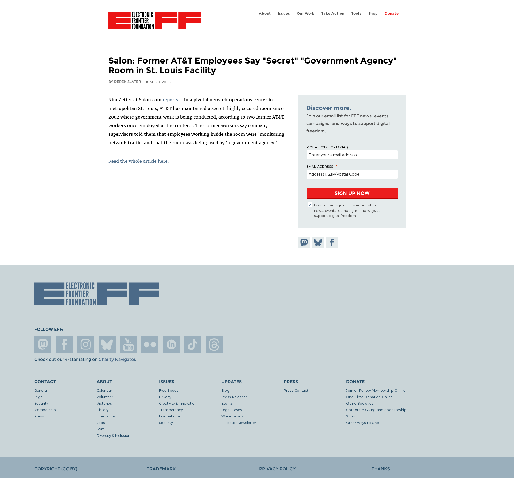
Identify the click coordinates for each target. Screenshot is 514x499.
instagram (85, 344)
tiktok (192, 344)
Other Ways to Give (362, 422)
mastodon (42, 344)
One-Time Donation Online (369, 397)
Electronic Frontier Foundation (154, 23)
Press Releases (234, 397)
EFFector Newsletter (238, 422)
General (41, 390)
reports (170, 99)
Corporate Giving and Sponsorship (376, 410)
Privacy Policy (277, 468)
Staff (100, 429)
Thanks (381, 468)
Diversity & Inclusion (113, 435)
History (102, 410)
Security (41, 403)
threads (214, 344)
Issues (284, 14)
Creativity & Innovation (178, 403)
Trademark (161, 468)
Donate (392, 14)
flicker (149, 344)
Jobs (101, 422)
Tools (356, 14)
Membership (45, 410)
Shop (373, 14)
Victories (104, 403)
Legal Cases (231, 410)
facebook (64, 344)
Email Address (320, 166)
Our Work (306, 14)
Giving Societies (359, 403)
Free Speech (170, 390)
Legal (38, 397)
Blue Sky (107, 344)
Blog (225, 390)
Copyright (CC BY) (55, 468)
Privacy (165, 397)
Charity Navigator (117, 359)
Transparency (171, 410)
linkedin (171, 344)
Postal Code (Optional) (327, 147)
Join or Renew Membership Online (376, 390)
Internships (106, 416)
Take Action (333, 14)
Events (227, 403)
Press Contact (296, 390)
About (265, 14)
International (170, 416)
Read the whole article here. (138, 161)
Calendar (104, 390)
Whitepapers (232, 416)
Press (39, 416)
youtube (128, 344)
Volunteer (105, 397)
